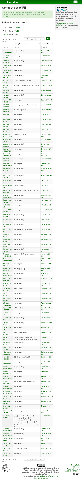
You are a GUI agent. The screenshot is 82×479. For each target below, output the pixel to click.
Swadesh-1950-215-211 (7, 363)
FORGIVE (18, 27)
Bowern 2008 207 (46, 66)
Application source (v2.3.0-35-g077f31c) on (72, 470)
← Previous (29, 39)
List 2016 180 (45, 229)
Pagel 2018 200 (46, 293)
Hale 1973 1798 (46, 159)
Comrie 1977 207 (46, 100)
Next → (40, 39)
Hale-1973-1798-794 (6, 160)
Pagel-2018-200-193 (6, 294)
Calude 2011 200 (46, 70)
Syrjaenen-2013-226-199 (7, 387)
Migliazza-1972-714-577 (7, 260)
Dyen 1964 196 (46, 124)
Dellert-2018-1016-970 (7, 111)
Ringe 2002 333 (46, 298)
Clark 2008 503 (46, 95)
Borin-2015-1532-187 (6, 62)
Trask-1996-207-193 (6, 402)
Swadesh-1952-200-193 (7, 368)
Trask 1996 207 (46, 401)
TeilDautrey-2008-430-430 (7, 392)
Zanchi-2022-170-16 (7, 444)
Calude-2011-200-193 (7, 71)
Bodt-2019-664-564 (6, 57)
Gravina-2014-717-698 (7, 140)
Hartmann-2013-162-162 (7, 165)
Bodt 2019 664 (45, 56)
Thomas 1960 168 (47, 396)
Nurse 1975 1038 (46, 278)
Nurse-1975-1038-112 (7, 279)
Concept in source (20, 44)
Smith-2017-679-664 (6, 348)
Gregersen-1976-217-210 (7, 150)
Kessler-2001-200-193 (7, 201)
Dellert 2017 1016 (46, 105)
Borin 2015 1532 (46, 61)
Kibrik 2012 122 (46, 205)
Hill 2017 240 (45, 185)
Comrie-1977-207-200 (7, 101)
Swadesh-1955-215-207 (7, 373)
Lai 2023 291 (45, 220)
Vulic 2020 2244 (46, 416)
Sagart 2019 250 (46, 323)
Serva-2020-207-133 (6, 338)
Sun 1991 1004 (46, 357)
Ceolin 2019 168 (46, 90)
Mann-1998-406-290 (6, 235)
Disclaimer (76, 467)
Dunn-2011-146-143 (6, 116)
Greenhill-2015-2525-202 (7, 145)
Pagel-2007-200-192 (6, 289)
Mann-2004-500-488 (6, 245)
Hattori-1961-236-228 (7, 176)
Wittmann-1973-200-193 (7, 435)
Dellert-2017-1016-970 (7, 106)
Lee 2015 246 (45, 224)
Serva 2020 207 (46, 337)
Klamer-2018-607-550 (7, 211)
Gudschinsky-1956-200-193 (7, 155)
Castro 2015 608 (46, 85)
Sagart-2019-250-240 (7, 324)
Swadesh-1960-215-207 (7, 382)
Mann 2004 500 (46, 244)
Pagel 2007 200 (46, 288)
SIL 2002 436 (45, 318)
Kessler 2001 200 (46, 200)
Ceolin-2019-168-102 (7, 91)
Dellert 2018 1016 (46, 110)
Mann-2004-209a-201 (6, 240)
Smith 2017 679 (46, 347)
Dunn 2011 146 (46, 115)
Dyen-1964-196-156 (6, 125)
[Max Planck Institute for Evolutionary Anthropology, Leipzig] (6, 468)
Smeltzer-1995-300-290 (7, 343)
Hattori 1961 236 (46, 175)
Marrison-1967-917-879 (7, 250)
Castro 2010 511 (46, 80)
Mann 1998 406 (46, 234)
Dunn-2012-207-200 (6, 120)
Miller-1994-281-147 (6, 265)
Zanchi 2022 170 (46, 443)
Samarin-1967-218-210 (7, 328)
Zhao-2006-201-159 (6, 449)
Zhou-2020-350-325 (6, 454)
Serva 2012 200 (46, 332)
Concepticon (12, 2)
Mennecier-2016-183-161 (7, 255)
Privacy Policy (75, 465)
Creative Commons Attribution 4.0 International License (46, 477)
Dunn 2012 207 (46, 119)
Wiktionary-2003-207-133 (7, 430)
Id (3, 44)
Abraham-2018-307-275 (7, 52)
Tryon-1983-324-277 (6, 407)
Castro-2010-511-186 (7, 81)
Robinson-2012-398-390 (7, 304)
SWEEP (17, 31)
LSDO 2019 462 (46, 215)
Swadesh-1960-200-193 (7, 378)
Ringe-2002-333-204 (6, 299)
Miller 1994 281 (46, 264)
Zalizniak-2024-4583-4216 (7, 439)
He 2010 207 (45, 180)
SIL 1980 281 (45, 313)
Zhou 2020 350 (46, 453)
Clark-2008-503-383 (6, 96)
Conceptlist (45, 44)
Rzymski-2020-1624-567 (7, 309)
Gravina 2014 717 (46, 139)
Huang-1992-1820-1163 (7, 191)
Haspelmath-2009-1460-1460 (7, 171)
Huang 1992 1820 (46, 190)
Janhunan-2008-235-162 (7, 196)
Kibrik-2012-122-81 (6, 206)
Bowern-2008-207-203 (7, 67)
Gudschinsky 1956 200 (45, 155)
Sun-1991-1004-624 (6, 358)
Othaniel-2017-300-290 (7, 284)
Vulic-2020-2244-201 (6, 417)
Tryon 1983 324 (46, 406)
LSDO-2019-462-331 (7, 216)
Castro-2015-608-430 (7, 86)
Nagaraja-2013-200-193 (7, 275)
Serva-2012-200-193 (6, 333)
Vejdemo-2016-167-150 (7, 412)
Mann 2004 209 (46, 239)
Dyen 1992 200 (46, 129)
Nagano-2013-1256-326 (7, 270)
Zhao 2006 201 (46, 448)
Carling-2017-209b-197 (7, 76)
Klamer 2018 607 (46, 210)
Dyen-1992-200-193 (6, 130)
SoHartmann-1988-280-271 (7, 353)
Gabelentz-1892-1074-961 (7, 135)
